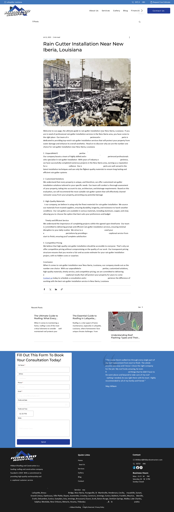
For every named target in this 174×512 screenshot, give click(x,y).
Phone (20, 382)
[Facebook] (137, 467)
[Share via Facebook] (44, 289)
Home (80, 460)
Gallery (81, 473)
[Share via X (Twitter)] (50, 289)
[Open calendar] (66, 405)
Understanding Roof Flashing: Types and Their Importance (124, 336)
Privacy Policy (99, 507)
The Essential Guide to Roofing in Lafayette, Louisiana (85, 317)
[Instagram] (141, 467)
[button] (139, 22)
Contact (81, 481)
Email (19, 391)
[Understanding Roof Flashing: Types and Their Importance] (125, 321)
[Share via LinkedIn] (56, 289)
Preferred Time (22, 409)
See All (140, 307)
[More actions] (129, 37)
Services (81, 469)
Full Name (21, 365)
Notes (19, 418)
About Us (81, 465)
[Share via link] (62, 289)
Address (20, 374)
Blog (79, 477)
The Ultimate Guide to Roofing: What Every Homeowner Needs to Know (46, 317)
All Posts (35, 21)
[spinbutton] (25, 413)
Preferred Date (22, 400)
